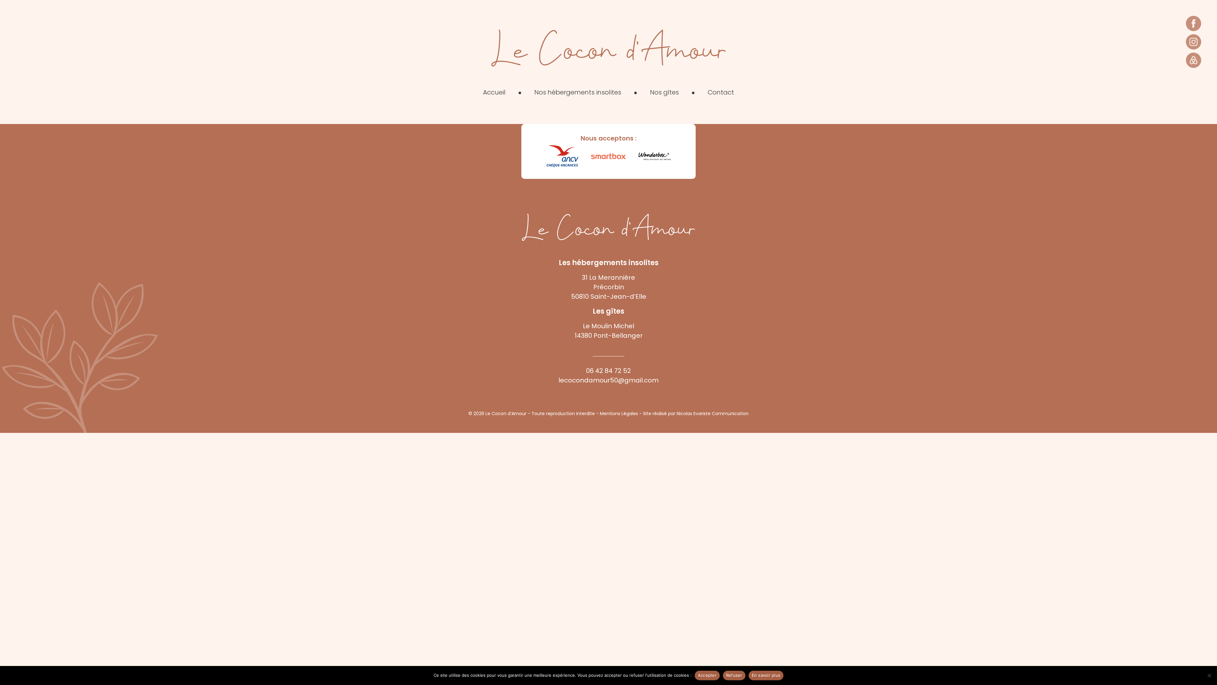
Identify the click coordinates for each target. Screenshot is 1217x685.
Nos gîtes (664, 92)
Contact (721, 92)
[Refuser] (1209, 675)
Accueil (494, 92)
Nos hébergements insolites (577, 92)
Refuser (734, 675)
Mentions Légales (619, 413)
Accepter (707, 675)
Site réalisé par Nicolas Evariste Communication (696, 413)
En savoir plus (766, 675)
